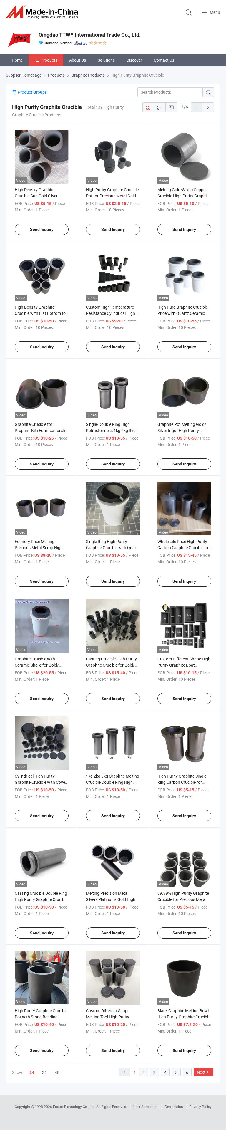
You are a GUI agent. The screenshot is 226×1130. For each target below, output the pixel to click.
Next (201, 1072)
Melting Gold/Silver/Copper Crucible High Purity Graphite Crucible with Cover (183, 196)
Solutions (106, 60)
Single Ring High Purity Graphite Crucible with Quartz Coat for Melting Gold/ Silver (113, 547)
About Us (77, 60)
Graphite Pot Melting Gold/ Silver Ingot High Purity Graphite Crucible (181, 430)
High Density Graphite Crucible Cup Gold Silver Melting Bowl (36, 196)
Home (17, 60)
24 (31, 1072)
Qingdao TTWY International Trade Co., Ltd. (90, 35)
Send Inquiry (42, 229)
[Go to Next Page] (208, 107)
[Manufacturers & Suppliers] (43, 12)
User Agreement (146, 1106)
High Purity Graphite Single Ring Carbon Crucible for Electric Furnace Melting (181, 782)
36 (44, 1072)
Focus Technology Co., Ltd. (74, 1106)
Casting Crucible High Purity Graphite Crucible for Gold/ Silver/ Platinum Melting (111, 665)
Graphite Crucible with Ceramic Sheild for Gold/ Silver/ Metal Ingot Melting (38, 665)
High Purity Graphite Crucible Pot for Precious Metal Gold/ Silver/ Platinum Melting (112, 196)
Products (49, 60)
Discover (134, 60)
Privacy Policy (200, 1106)
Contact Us (164, 60)
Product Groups (32, 92)
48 (57, 1072)
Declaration (174, 1106)
